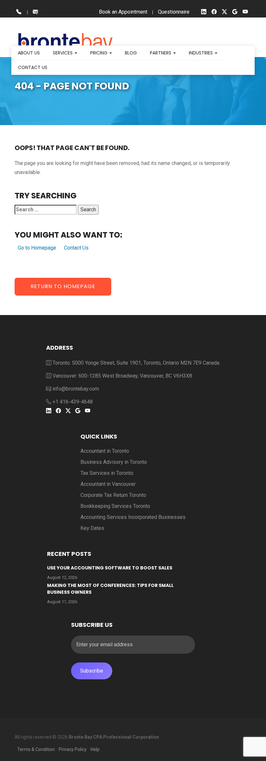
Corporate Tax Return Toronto (113, 495)
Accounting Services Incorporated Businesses (133, 517)
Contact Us (76, 248)
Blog (131, 53)
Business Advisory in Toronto (113, 462)
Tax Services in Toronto (106, 473)
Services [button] (63, 53)
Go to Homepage (37, 248)
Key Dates (92, 528)
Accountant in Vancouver (108, 484)
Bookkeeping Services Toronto (115, 506)
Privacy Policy (73, 749)
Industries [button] (201, 53)
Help (95, 749)
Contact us (32, 67)
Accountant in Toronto (104, 451)
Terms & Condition (36, 749)
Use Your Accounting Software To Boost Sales (109, 568)
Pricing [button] (99, 53)
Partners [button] (161, 53)
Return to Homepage (62, 286)
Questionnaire (173, 12)
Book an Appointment (123, 12)
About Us (29, 53)
